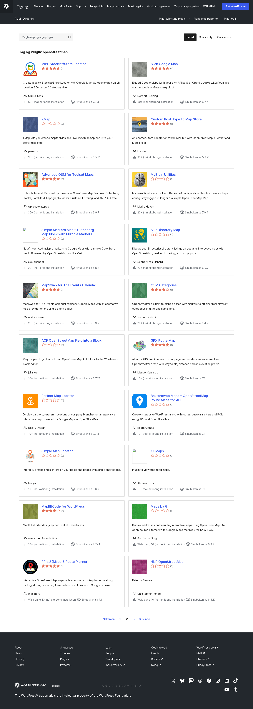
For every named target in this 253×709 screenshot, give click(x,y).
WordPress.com (208, 647)
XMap (45, 119)
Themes (65, 653)
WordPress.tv (115, 664)
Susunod (144, 619)
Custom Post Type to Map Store (176, 119)
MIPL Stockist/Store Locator (63, 64)
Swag (156, 664)
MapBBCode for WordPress (63, 506)
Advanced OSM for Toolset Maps (67, 174)
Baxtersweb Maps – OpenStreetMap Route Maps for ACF (179, 398)
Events (155, 653)
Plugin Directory (24, 18)
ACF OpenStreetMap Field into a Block (71, 340)
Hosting (19, 659)
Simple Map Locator (57, 451)
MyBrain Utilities (163, 174)
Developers (113, 659)
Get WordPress (235, 6)
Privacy (19, 664)
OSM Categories (164, 285)
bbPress (203, 659)
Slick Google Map (164, 64)
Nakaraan (109, 619)
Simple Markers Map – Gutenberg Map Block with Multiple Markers (67, 232)
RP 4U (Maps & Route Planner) (65, 562)
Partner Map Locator (57, 396)
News (18, 653)
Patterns (65, 664)
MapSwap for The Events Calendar (68, 285)
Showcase (66, 647)
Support (111, 653)
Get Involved (159, 647)
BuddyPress (205, 664)
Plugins (64, 659)
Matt (201, 653)
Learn (109, 647)
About (18, 647)
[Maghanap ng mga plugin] (69, 37)
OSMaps (157, 451)
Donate (157, 659)
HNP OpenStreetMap (167, 562)
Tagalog (55, 685)
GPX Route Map (163, 340)
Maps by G (159, 506)
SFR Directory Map (165, 230)
